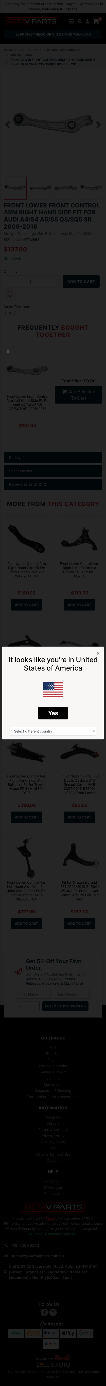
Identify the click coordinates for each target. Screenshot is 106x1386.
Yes (53, 713)
